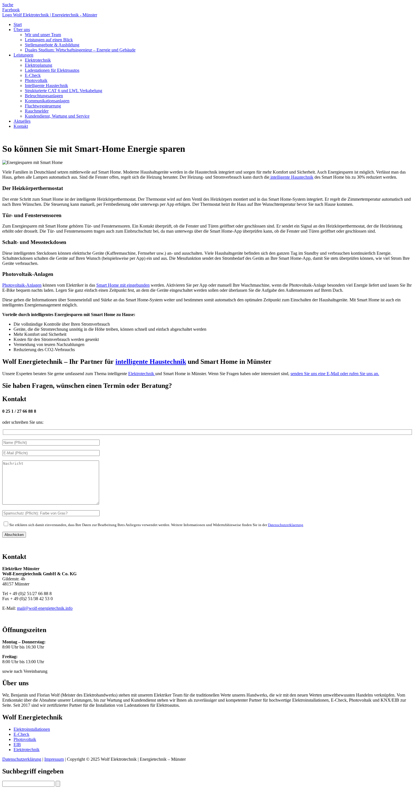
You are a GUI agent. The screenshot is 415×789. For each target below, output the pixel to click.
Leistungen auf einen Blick (49, 39)
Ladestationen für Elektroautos (52, 70)
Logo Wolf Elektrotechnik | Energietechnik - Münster (49, 14)
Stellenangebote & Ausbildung (52, 44)
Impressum (54, 759)
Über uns (22, 29)
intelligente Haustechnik (291, 177)
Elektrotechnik (38, 60)
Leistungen (23, 55)
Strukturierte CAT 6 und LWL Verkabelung (63, 90)
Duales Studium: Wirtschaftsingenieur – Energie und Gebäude (80, 49)
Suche (7, 4)
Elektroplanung (38, 65)
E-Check (33, 75)
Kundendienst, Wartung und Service (57, 116)
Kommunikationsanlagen (47, 100)
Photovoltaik (36, 80)
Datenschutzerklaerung (285, 525)
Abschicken (14, 535)
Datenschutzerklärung (21, 759)
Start (18, 24)
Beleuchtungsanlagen (44, 95)
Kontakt (21, 126)
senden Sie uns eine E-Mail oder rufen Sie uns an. (334, 373)
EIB (17, 744)
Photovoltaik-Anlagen (22, 285)
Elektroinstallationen (32, 729)
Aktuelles (22, 121)
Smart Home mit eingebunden (123, 285)
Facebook (11, 9)
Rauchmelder (37, 111)
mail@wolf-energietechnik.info (45, 608)
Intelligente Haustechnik (46, 85)
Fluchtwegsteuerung (43, 105)
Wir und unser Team (43, 34)
